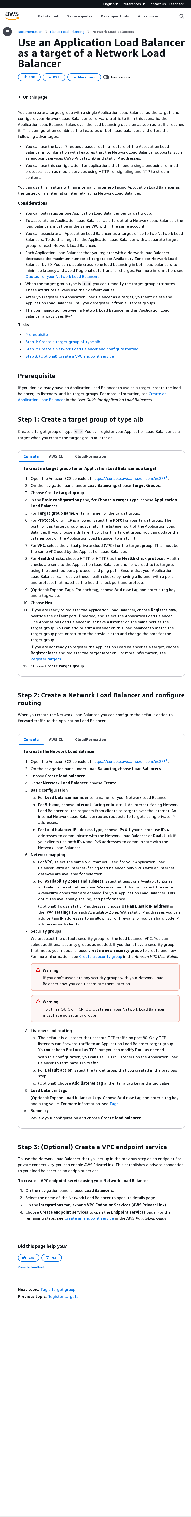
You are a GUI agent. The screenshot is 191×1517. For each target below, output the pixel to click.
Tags (114, 1103)
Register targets (46, 658)
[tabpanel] (101, 569)
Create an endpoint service (89, 1218)
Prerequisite (36, 334)
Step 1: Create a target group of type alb (62, 341)
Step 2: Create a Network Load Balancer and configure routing (82, 348)
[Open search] (181, 16)
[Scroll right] (162, 16)
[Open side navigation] (7, 31)
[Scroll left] (34, 16)
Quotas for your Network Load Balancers (62, 276)
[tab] (31, 456)
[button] (32, 97)
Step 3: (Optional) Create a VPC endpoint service (69, 356)
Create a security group (100, 956)
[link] (113, 31)
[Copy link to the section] (14, 375)
